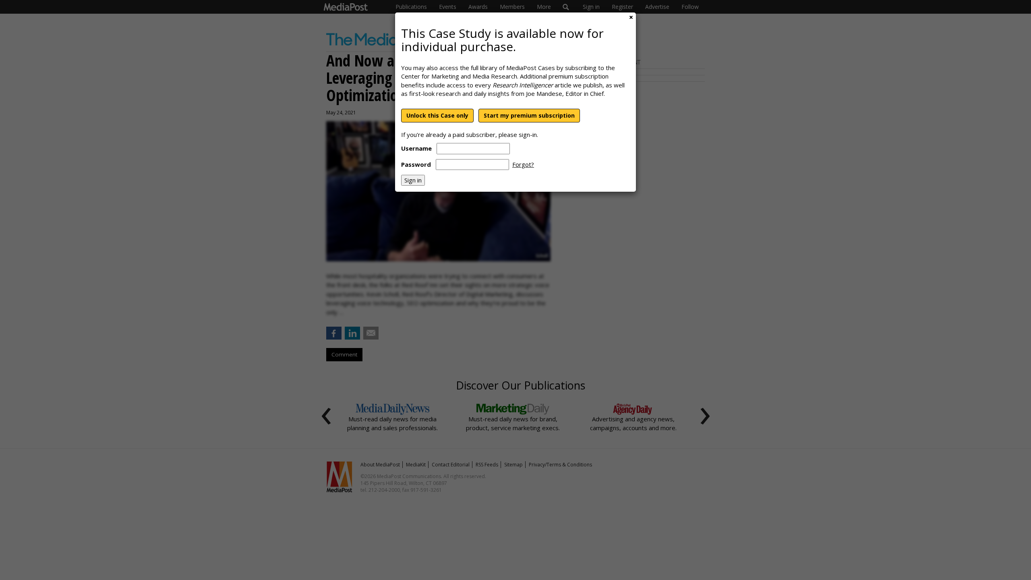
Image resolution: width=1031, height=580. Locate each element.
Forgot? (523, 164)
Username (416, 148)
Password (416, 164)
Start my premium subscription (529, 115)
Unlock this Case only (437, 115)
